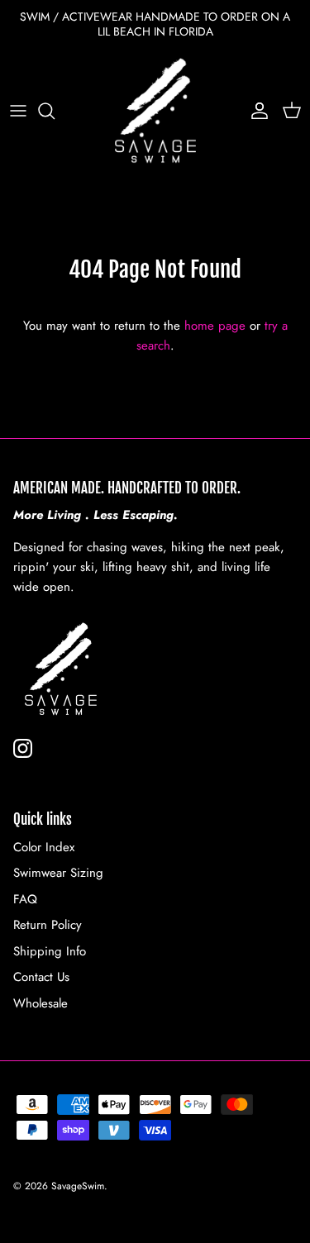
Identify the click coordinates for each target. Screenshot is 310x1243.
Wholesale (40, 1003)
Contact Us (41, 977)
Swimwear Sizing (58, 873)
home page (215, 326)
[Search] (54, 111)
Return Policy (47, 925)
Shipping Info (49, 951)
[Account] (255, 111)
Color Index (43, 847)
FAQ (25, 899)
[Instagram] (22, 748)
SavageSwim (77, 1186)
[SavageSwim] (155, 110)
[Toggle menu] (18, 111)
